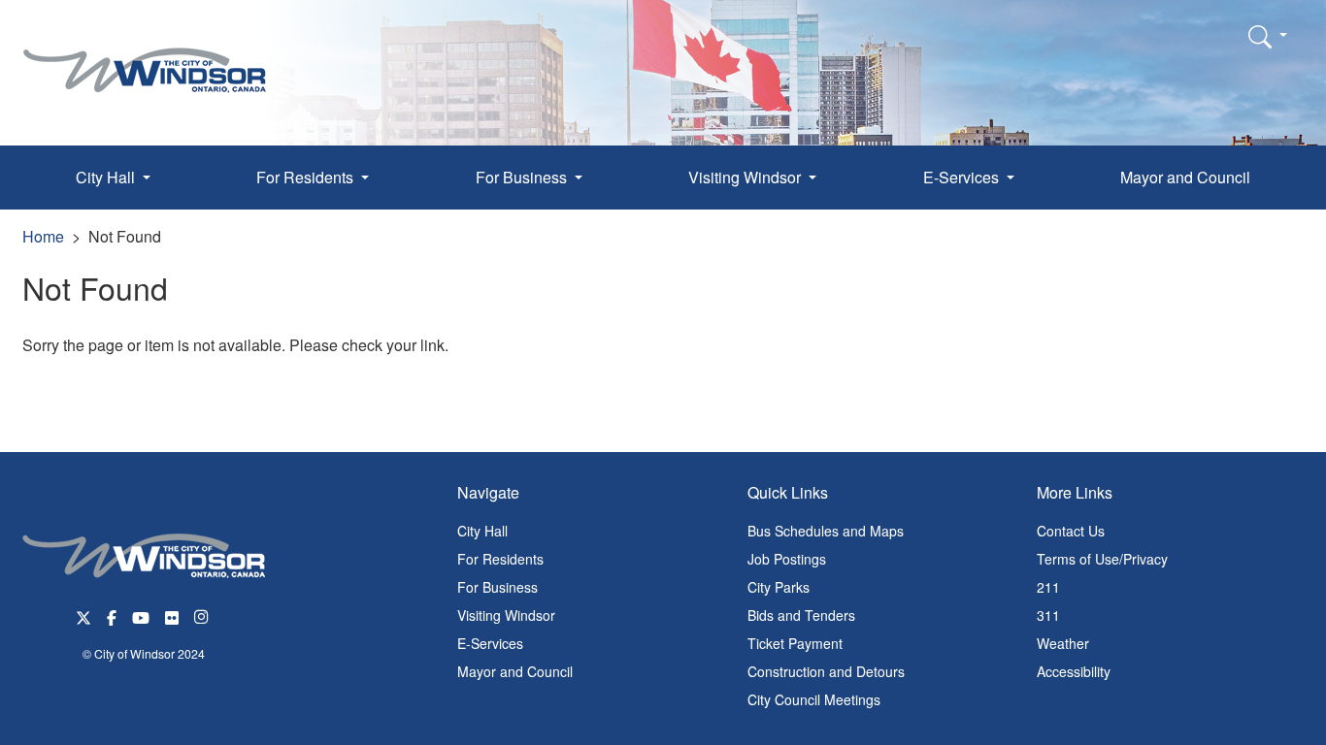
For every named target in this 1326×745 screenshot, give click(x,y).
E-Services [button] (963, 177)
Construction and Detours (826, 671)
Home (43, 236)
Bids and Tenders (801, 615)
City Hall (482, 530)
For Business (497, 587)
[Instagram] (203, 615)
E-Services (490, 643)
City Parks (778, 587)
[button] (1267, 36)
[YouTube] (140, 615)
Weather (1063, 643)
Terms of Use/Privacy (1102, 558)
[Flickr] (172, 615)
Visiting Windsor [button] (746, 177)
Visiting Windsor (506, 615)
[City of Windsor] (144, 56)
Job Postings (786, 558)
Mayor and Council (1185, 177)
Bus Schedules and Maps (825, 530)
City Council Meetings (813, 699)
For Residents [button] (306, 177)
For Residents (500, 558)
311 (1048, 615)
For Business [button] (523, 177)
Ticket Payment (795, 643)
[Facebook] (111, 615)
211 (1048, 587)
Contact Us (1071, 530)
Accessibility (1074, 671)
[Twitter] (83, 615)
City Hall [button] (107, 177)
